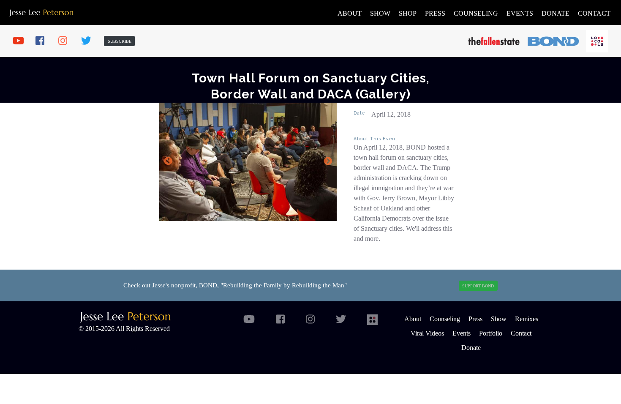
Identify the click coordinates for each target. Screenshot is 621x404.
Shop (408, 13)
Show (380, 13)
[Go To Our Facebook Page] (43, 41)
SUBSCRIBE (119, 41)
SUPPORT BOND (478, 286)
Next (328, 161)
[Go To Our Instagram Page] (66, 41)
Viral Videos (427, 333)
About (350, 13)
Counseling (476, 13)
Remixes (526, 318)
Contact (594, 13)
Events (520, 13)
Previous (168, 161)
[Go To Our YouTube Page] (21, 41)
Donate (555, 13)
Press (435, 13)
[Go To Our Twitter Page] (89, 41)
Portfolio (490, 333)
